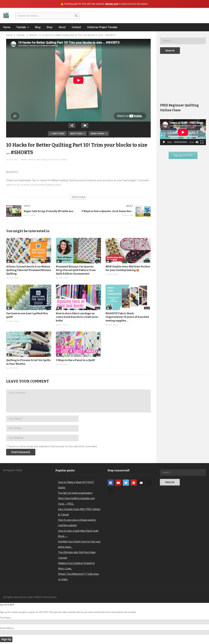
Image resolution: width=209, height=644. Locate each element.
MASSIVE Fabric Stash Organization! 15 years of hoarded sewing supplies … (127, 317)
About (62, 27)
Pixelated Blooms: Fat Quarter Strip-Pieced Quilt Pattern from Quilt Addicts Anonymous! (76, 270)
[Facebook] (111, 483)
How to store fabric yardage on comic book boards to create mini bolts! (77, 317)
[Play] (164, 142)
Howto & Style (34, 160)
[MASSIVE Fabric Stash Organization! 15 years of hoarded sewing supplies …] (128, 297)
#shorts (24, 160)
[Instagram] (149, 483)
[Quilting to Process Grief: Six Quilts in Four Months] (28, 344)
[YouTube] (118, 483)
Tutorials (21, 27)
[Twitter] (126, 483)
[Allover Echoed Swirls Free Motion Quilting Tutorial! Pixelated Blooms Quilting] (28, 250)
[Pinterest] (134, 483)
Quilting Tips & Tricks (49, 160)
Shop (49, 27)
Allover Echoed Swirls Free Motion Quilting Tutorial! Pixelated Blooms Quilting (28, 270)
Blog (37, 27)
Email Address (7, 628)
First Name (5, 617)
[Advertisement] (183, 78)
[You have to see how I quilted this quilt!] (28, 297)
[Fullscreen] (201, 142)
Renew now (111, 3)
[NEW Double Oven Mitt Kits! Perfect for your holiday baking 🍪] (128, 250)
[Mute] (197, 142)
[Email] (141, 483)
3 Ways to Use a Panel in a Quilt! (75, 360)
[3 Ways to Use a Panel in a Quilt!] (78, 344)
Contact (76, 27)
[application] (183, 132)
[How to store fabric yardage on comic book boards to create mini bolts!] (78, 297)
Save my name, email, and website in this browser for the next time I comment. (53, 446)
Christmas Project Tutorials (102, 27)
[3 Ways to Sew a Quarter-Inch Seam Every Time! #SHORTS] (116, 214)
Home (6, 27)
